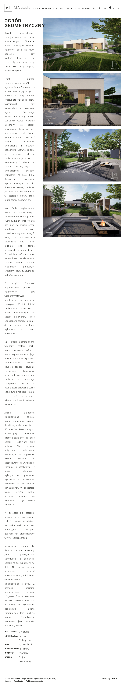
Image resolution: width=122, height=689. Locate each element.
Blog (77, 8)
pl (114, 8)
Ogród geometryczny (24, 23)
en (118, 8)
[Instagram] (105, 8)
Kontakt (86, 8)
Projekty (46, 8)
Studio (36, 8)
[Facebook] (99, 8)
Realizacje (59, 8)
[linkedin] (94, 8)
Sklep (69, 8)
